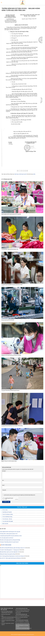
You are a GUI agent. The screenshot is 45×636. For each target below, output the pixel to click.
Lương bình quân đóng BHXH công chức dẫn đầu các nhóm (11, 535)
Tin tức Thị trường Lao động (7, 514)
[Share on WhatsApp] (17, 171)
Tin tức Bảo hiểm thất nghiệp (7, 521)
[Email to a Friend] (23, 171)
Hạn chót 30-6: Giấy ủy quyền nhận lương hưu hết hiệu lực (10, 558)
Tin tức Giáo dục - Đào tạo (7, 518)
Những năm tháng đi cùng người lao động (7, 554)
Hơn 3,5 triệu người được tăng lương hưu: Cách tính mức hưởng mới (12, 556)
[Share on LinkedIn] (27, 171)
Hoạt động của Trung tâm (7, 512)
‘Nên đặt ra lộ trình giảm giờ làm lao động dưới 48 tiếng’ (10, 539)
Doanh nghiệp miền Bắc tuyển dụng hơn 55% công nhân (10, 531)
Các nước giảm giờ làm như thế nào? (6, 537)
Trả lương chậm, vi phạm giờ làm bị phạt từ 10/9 (8, 533)
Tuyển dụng (16, 174)
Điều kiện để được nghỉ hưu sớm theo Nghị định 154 (9, 551)
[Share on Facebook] (19, 171)
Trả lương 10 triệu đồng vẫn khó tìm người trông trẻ (9, 541)
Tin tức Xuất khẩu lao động (7, 516)
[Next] (42, 581)
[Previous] (2, 581)
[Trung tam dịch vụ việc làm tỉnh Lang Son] (22, 2)
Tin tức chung (4, 509)
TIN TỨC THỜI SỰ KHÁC (6, 544)
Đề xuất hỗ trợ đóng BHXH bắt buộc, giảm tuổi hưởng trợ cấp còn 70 (12, 547)
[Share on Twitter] (21, 171)
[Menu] (1, 2)
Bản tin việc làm (5, 523)
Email (3, 485)
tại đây (34, 174)
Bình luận (4, 470)
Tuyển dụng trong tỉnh (23, 174)
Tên (3, 480)
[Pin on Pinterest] (25, 171)
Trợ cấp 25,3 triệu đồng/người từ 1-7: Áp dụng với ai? (9, 549)
